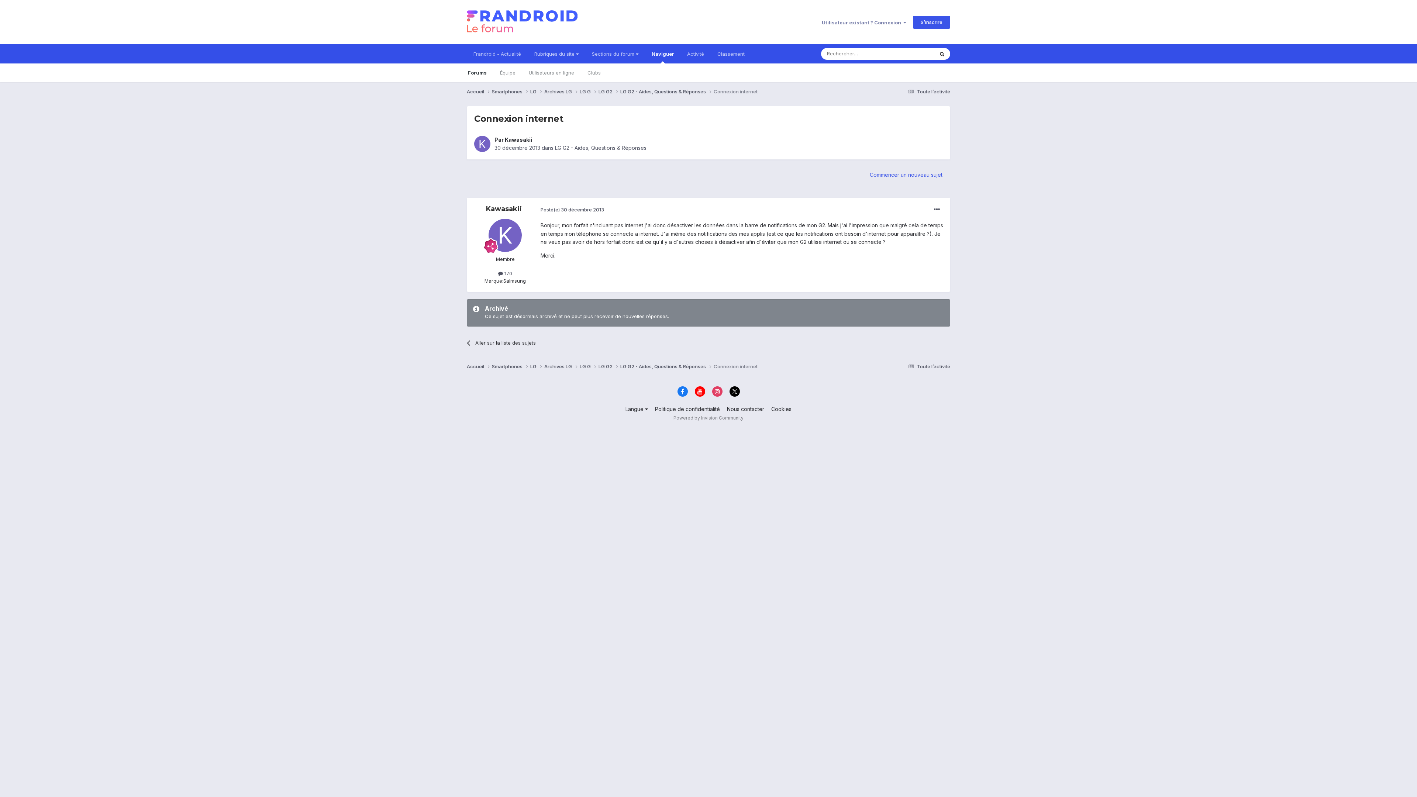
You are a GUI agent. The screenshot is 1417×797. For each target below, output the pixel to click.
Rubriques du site (555, 54)
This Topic (912, 53)
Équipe (508, 73)
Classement (731, 54)
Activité (695, 54)
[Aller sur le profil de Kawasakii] (482, 144)
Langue (635, 409)
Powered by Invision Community (708, 418)
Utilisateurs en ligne (551, 73)
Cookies (781, 409)
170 (507, 273)
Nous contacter (745, 409)
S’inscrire (931, 22)
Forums (477, 73)
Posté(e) (572, 210)
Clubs (594, 73)
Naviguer (663, 54)
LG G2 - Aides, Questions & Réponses (601, 148)
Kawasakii (518, 140)
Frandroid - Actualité (497, 54)
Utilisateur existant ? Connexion (862, 22)
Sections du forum (614, 54)
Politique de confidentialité (687, 409)
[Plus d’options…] (937, 209)
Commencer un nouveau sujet (906, 175)
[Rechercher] (942, 54)
